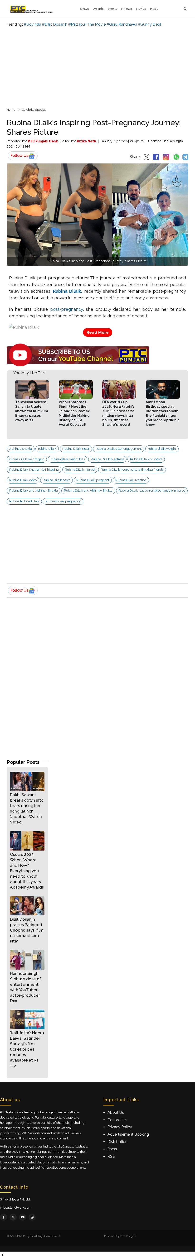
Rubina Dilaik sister (75, 448)
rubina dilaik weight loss (67, 459)
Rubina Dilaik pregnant (92, 480)
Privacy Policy (119, 1127)
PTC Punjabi (128, 1236)
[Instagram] (32, 1217)
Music (154, 8)
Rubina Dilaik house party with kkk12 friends (132, 469)
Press (112, 1149)
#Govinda (32, 24)
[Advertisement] (97, 66)
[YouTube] (22, 1217)
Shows (84, 8)
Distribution (117, 1141)
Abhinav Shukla (20, 448)
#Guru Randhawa (122, 24)
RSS (111, 1156)
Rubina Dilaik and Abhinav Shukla (33, 490)
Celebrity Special (34, 109)
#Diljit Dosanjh (54, 24)
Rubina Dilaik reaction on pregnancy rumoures (152, 490)
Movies (141, 8)
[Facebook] (3, 1217)
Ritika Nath (86, 141)
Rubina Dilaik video (23, 480)
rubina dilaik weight (162, 448)
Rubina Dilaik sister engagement (119, 448)
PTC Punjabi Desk (43, 141)
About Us (115, 1112)
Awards (98, 8)
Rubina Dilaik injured (80, 469)
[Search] (185, 9)
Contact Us (117, 1120)
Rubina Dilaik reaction (130, 480)
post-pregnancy (66, 309)
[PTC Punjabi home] (32, 9)
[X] (13, 1217)
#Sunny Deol (149, 24)
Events (112, 8)
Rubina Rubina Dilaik (24, 501)
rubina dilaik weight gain (26, 459)
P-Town (126, 8)
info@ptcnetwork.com (15, 1207)
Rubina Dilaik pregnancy (63, 501)
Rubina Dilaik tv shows (146, 459)
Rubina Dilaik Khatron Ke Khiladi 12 (34, 469)
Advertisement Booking (128, 1134)
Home (11, 109)
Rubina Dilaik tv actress (107, 459)
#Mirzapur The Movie (87, 24)
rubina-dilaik (47, 448)
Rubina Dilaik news (56, 480)
